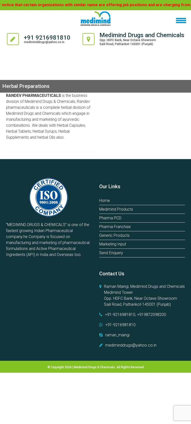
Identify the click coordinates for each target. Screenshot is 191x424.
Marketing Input (112, 244)
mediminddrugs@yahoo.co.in (44, 42)
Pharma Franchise (115, 226)
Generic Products (114, 235)
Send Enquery (111, 252)
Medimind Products (116, 209)
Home (104, 200)
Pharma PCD (110, 218)
